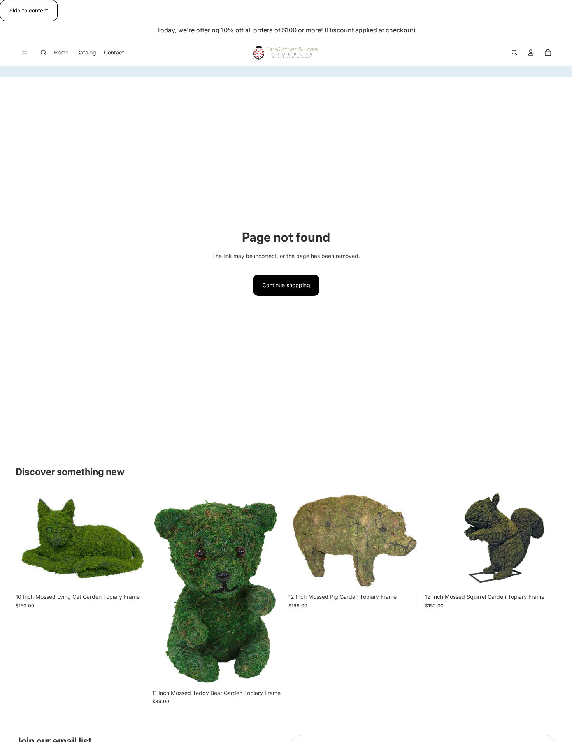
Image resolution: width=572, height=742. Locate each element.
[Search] (43, 52)
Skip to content (28, 10)
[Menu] (24, 53)
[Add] (135, 578)
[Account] (530, 52)
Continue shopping (286, 285)
